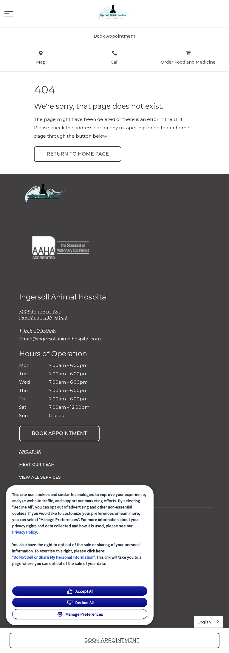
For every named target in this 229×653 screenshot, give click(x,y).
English (204, 622)
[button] (8, 13)
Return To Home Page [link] (78, 154)
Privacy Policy (24, 532)
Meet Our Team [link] (37, 464)
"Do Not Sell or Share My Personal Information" (53, 557)
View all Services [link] (40, 477)
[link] (114, 12)
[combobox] (208, 622)
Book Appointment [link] (59, 433)
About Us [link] (30, 451)
